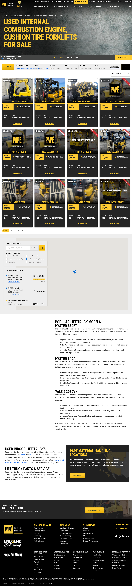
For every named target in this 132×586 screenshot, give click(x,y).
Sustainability (88, 533)
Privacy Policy (31, 583)
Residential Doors (118, 566)
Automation (64, 531)
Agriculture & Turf (47, 2)
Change (17, 59)
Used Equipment (60, 7)
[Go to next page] (26, 230)
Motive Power (39, 541)
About (85, 528)
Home (6, 16)
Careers (86, 531)
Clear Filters (115, 67)
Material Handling (81, 2)
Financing (37, 536)
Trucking (92, 2)
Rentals (77, 7)
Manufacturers (88, 539)
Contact (5, 583)
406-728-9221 (40, 292)
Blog (84, 536)
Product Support (95, 7)
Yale (30, 455)
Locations (113, 7)
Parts (36, 565)
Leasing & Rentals (99, 560)
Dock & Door (116, 563)
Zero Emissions (98, 568)
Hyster (22, 455)
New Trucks (97, 555)
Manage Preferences (90, 541)
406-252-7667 (72, 58)
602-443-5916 (40, 304)
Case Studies (64, 544)
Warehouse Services (119, 560)
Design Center (117, 568)
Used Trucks (97, 558)
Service (36, 567)
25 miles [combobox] (33, 248)
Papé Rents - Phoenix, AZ (18, 301)
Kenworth (12, 262)
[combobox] (18, 248)
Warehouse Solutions (67, 528)
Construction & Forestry (64, 2)
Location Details (14, 282)
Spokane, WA (24, 107)
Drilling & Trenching (104, 2)
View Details (17, 123)
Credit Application (66, 539)
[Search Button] (126, 7)
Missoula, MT (13, 288)
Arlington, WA (89, 157)
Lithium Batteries (66, 533)
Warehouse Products (119, 558)
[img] (17, 90)
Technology (38, 570)
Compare (8, 81)
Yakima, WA (57, 107)
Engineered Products (35, 262)
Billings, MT (13, 276)
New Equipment (40, 7)
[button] (48, 7)
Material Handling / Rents (36, 259)
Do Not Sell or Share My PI (45, 583)
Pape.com (36, 2)
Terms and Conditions (17, 583)
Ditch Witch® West (14, 256)
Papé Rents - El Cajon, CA (23, 157)
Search (7, 67)
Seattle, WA (122, 157)
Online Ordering (65, 536)
